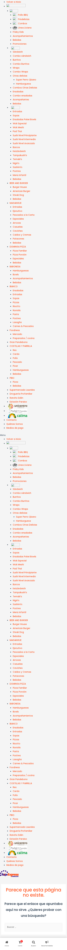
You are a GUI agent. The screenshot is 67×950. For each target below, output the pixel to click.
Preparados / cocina (23, 338)
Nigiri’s (16, 163)
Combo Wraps (20, 71)
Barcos (16, 147)
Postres (17, 171)
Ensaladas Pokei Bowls (24, 119)
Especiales (18, 218)
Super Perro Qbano (26, 79)
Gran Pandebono (19, 342)
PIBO (12, 378)
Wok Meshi (18, 127)
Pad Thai (17, 131)
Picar (15, 366)
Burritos (17, 59)
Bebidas (17, 40)
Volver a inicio (13, 1)
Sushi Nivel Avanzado (24, 143)
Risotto (16, 306)
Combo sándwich (22, 55)
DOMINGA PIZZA (18, 246)
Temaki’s (17, 159)
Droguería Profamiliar (21, 393)
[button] (33, 435)
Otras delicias (20, 75)
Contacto (11, 420)
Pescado (17, 362)
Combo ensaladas (22, 95)
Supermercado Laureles (22, 389)
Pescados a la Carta (23, 214)
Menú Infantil (19, 175)
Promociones (19, 43)
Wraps (16, 67)
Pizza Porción (19, 254)
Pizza (15, 381)
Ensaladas (18, 91)
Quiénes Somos (14, 424)
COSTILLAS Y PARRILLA (21, 346)
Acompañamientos (23, 36)
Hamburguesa (23, 83)
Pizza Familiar (20, 250)
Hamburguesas (21, 270)
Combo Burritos (21, 63)
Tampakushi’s (20, 155)
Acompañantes (21, 99)
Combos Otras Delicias (25, 87)
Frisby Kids (18, 32)
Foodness (15, 330)
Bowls (16, 274)
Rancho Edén (16, 397)
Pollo (15, 358)
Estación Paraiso (18, 401)
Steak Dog (18, 195)
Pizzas (16, 302)
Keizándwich (19, 151)
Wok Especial (19, 123)
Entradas (17, 111)
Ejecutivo (17, 211)
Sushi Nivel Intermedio (24, 139)
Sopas (16, 115)
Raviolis (17, 310)
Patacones (18, 238)
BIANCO (14, 286)
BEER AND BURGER (19, 183)
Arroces (17, 222)
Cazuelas (18, 226)
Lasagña (17, 322)
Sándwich (18, 51)
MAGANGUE (16, 203)
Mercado (17, 334)
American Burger (21, 191)
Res (15, 350)
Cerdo (16, 354)
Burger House (20, 187)
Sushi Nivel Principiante (25, 135)
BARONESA (15, 266)
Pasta (16, 314)
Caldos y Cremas (22, 234)
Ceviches (18, 230)
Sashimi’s (17, 167)
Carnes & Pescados (23, 326)
